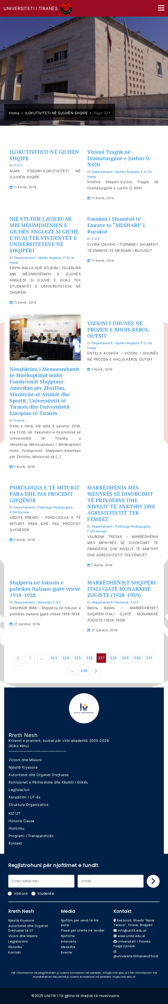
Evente (19, 420)
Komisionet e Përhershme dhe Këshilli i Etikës (48, 782)
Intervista (68, 941)
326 (89, 658)
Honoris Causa (21, 821)
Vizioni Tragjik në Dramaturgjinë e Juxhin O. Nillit (118, 158)
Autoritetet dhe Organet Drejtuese (39, 775)
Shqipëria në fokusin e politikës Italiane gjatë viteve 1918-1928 (45, 588)
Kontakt (15, 843)
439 (84, 670)
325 (77, 658)
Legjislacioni (18, 941)
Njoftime (68, 936)
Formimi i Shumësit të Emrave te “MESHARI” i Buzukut (116, 225)
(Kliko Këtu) (19, 746)
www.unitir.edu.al (131, 936)
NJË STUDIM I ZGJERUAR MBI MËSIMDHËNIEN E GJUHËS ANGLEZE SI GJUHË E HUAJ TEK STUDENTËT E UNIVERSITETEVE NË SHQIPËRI (44, 235)
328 (113, 658)
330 (137, 658)
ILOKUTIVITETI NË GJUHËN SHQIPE (44, 155)
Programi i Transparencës (31, 836)
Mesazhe (68, 947)
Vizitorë (21, 893)
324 (65, 658)
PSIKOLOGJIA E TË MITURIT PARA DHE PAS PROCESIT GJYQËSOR (45, 493)
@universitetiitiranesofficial (136, 956)
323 (53, 658)
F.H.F (18, 165)
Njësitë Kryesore (23, 767)
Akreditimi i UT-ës (24, 797)
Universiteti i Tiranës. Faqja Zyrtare (132, 943)
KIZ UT (14, 813)
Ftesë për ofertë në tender (83, 930)
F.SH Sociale (19, 512)
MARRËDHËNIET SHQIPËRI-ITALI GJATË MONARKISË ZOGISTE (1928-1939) (122, 588)
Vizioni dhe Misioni (25, 760)
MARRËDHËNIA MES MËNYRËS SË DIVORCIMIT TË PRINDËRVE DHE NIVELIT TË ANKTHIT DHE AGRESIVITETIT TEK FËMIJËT (121, 503)
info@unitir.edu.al (132, 930)
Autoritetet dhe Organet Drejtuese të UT (28, 928)
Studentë (45, 893)
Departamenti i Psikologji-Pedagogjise (43, 507)
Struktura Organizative (28, 804)
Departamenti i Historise (32, 602)
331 (149, 658)
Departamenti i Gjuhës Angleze (115, 172)
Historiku (16, 828)
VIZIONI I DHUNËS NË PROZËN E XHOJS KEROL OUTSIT (118, 329)
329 (125, 658)
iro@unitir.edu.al (123, 977)
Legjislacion (19, 789)
